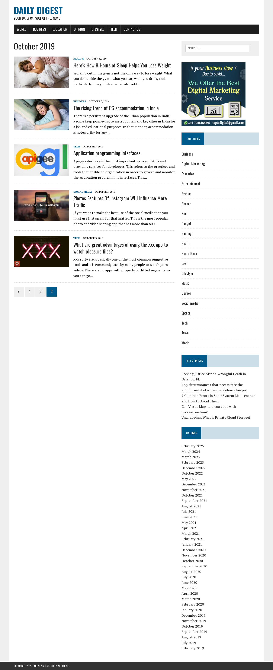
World (21, 29)
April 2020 (190, 593)
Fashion (186, 193)
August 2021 (191, 506)
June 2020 (189, 582)
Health (78, 58)
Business (39, 29)
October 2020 (192, 560)
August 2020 (191, 571)
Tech (113, 29)
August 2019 (191, 637)
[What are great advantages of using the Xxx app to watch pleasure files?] (41, 264)
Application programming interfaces (106, 153)
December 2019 (194, 615)
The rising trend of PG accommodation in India (116, 108)
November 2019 (194, 620)
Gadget (186, 223)
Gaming (187, 233)
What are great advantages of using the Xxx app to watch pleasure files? (120, 247)
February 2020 (193, 604)
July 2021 (189, 511)
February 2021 (193, 538)
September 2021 (194, 500)
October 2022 (192, 473)
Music (185, 283)
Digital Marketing (193, 163)
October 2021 (192, 495)
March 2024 (191, 451)
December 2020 (194, 550)
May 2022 (189, 478)
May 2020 (189, 588)
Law (184, 263)
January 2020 (192, 609)
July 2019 (189, 642)
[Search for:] (217, 47)
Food (184, 213)
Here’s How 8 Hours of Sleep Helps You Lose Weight (122, 65)
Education (59, 29)
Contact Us (132, 29)
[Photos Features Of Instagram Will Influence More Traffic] (41, 218)
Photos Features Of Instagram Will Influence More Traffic (120, 201)
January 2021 (192, 544)
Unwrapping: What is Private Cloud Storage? (216, 417)
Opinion (79, 29)
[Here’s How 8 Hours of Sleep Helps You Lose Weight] (41, 85)
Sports (186, 313)
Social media (82, 191)
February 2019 (193, 648)
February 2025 (193, 446)
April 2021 (190, 528)
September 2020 (194, 566)
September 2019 (194, 631)
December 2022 (194, 468)
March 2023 (191, 456)
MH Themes (64, 666)
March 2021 (191, 533)
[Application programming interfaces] (41, 172)
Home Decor (189, 253)
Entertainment (191, 183)
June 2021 (189, 517)
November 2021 (194, 489)
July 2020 (189, 577)
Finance (186, 203)
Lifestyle (97, 29)
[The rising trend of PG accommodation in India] (41, 127)
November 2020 (194, 555)
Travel (185, 332)
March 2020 (191, 599)
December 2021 (194, 484)
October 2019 (192, 626)
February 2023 (193, 462)
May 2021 (189, 522)
